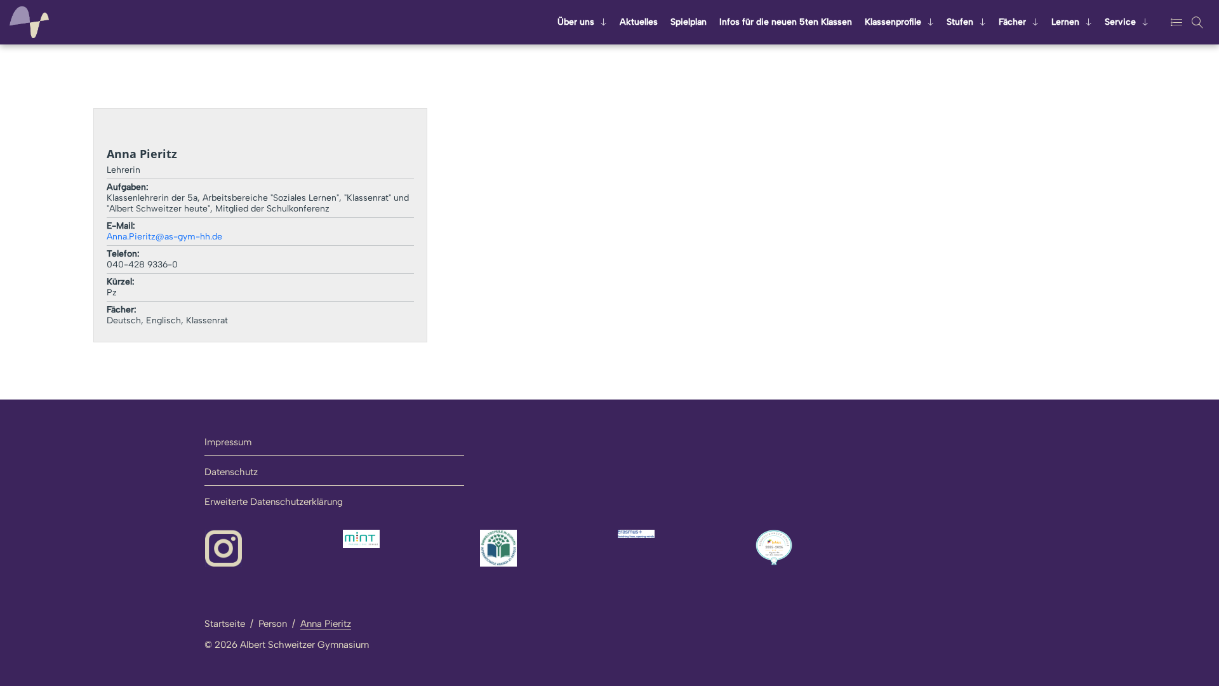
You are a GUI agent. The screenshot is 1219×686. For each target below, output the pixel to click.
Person (272, 623)
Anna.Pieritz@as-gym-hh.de (164, 236)
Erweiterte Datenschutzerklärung (273, 502)
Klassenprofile (893, 22)
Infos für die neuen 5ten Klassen (785, 22)
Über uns (575, 22)
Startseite (224, 623)
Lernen (1065, 22)
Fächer (1012, 22)
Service (1120, 22)
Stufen (960, 22)
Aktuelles (639, 22)
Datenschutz (231, 472)
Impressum (227, 442)
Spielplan (688, 22)
